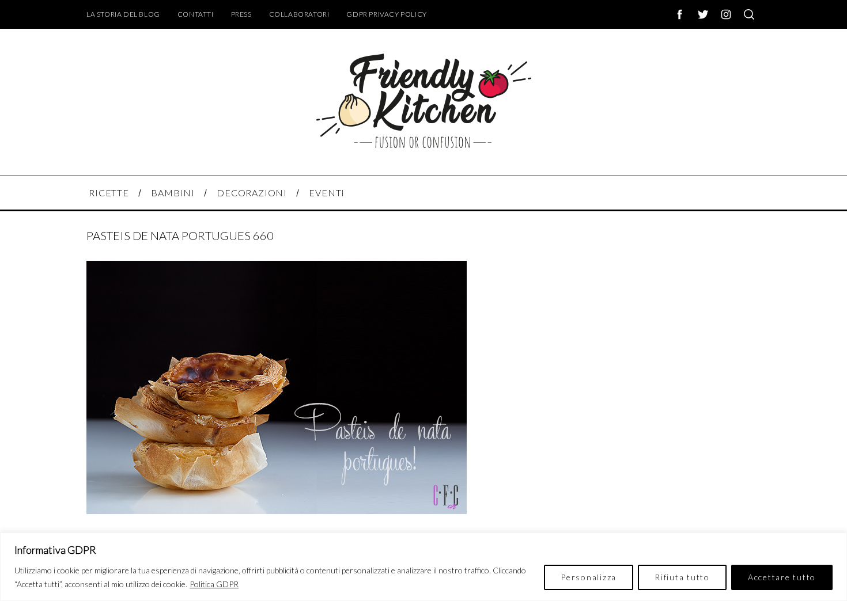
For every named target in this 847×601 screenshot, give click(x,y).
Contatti (195, 14)
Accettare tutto (782, 577)
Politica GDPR (214, 584)
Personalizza (589, 577)
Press (241, 14)
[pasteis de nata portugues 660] (276, 510)
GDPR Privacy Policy (386, 14)
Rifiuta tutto (682, 577)
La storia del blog (123, 14)
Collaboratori (299, 14)
